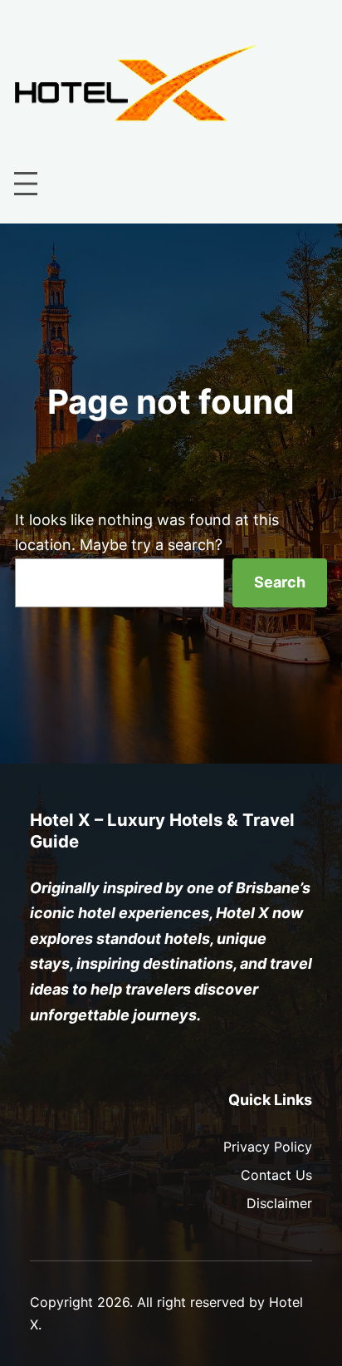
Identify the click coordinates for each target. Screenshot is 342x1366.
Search (279, 582)
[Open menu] (26, 184)
